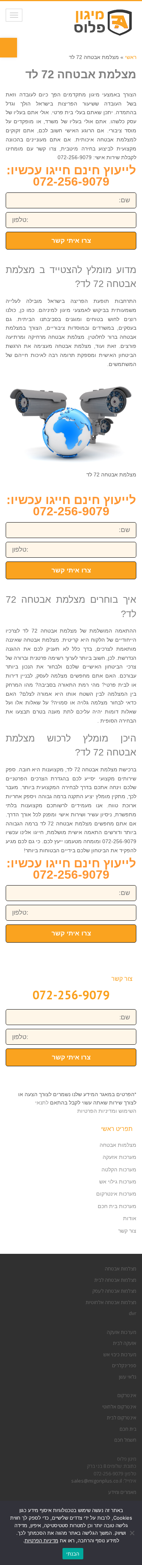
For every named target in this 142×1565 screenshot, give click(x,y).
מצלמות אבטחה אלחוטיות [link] (111, 1302)
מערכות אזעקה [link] (119, 1157)
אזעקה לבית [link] (124, 1343)
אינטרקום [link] (126, 1395)
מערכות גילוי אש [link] (117, 1181)
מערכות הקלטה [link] (118, 1169)
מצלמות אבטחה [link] (118, 1145)
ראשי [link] (130, 57)
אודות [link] (129, 1218)
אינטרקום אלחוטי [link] (119, 1406)
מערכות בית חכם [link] (117, 1206)
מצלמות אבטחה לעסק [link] (114, 1290)
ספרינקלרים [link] (124, 1365)
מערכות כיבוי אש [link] (119, 1354)
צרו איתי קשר (71, 240)
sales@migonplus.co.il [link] (96, 1480)
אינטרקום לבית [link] (121, 1417)
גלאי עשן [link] (127, 1376)
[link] (8, 47)
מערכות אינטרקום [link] (116, 1193)
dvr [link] (132, 1313)
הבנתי (72, 1554)
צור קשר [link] (127, 1230)
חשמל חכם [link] (125, 1439)
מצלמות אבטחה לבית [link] (115, 1280)
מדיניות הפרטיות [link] (41, 1540)
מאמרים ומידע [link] (122, 1492)
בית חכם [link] (128, 1428)
